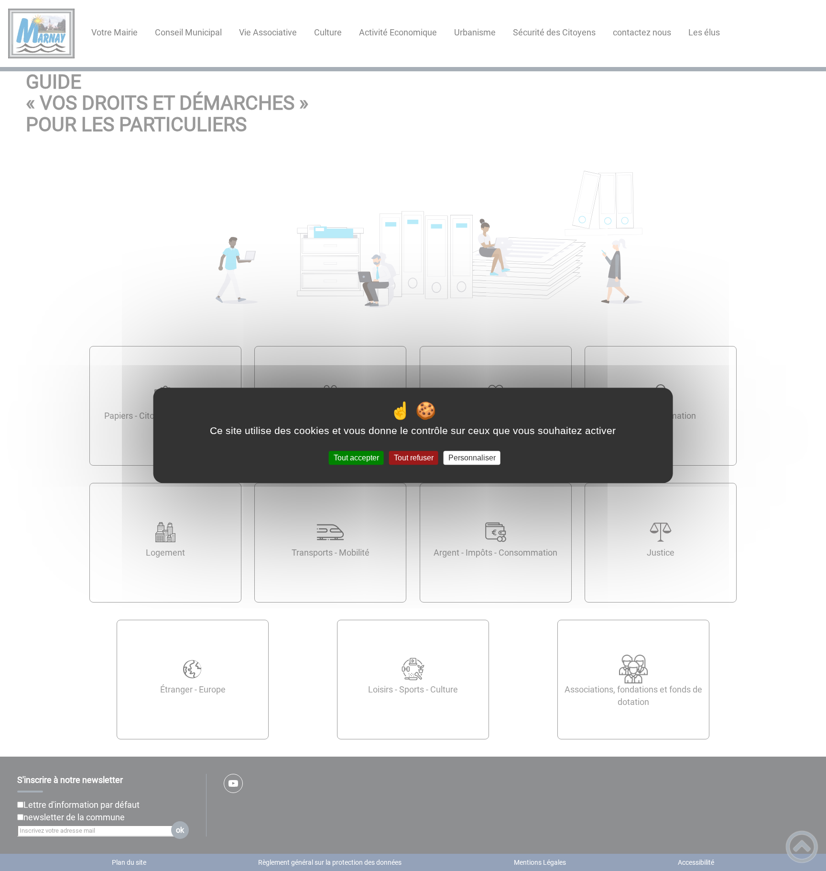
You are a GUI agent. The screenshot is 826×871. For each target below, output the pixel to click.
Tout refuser (414, 458)
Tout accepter (356, 458)
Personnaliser (472, 458)
